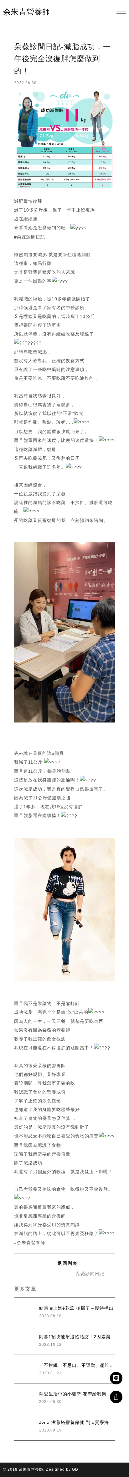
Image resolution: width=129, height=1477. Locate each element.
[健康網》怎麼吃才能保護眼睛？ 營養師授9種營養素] (36, 1273)
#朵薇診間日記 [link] (29, 236)
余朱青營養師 (26, 12)
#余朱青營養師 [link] (29, 1242)
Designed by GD (62, 1469)
